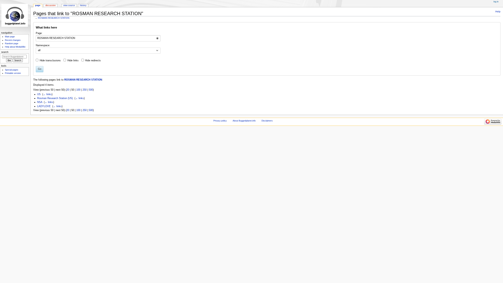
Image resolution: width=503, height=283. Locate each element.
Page (37, 5)
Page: (39, 33)
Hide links (73, 60)
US (39, 94)
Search (4, 52)
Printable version (13, 73)
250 (85, 89)
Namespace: (43, 45)
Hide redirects (93, 60)
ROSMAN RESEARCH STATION (53, 18)
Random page (11, 43)
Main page (10, 36)
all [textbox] (39, 50)
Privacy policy (220, 120)
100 (78, 89)
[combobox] (98, 38)
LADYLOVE (44, 106)
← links (47, 94)
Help (497, 11)
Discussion (50, 5)
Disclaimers (267, 120)
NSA (39, 102)
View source (69, 5)
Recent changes (13, 40)
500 (91, 89)
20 (67, 89)
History (83, 5)
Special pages (11, 70)
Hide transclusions (50, 60)
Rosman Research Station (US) (55, 98)
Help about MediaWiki (15, 47)
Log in (496, 1)
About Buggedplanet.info (244, 120)
